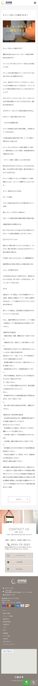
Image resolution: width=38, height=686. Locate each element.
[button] (19, 499)
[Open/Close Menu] (35, 2)
